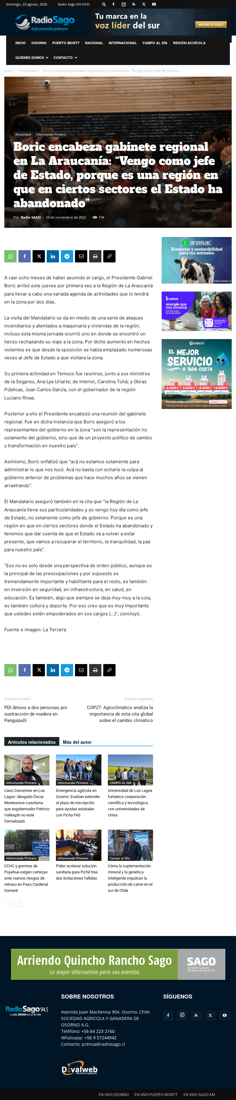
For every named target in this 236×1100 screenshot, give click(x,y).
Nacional (94, 42)
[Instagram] (123, 4)
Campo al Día (155, 42)
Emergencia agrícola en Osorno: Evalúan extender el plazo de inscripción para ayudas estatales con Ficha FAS (78, 802)
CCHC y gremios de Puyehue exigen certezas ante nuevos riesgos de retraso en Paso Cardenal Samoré (26, 878)
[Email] (81, 256)
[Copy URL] (109, 256)
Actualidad (28, 70)
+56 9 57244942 (100, 1038)
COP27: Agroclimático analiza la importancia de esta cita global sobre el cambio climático (120, 714)
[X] (143, 4)
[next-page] (18, 903)
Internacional (123, 42)
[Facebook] (113, 4)
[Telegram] (67, 256)
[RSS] (133, 4)
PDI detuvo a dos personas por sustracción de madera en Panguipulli (35, 714)
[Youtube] (154, 4)
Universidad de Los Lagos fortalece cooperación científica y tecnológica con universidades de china (130, 802)
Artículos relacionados (32, 742)
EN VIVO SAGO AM (199, 1094)
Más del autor (77, 742)
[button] (104, 4)
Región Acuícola (189, 42)
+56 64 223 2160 (98, 1031)
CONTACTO (63, 57)
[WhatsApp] (10, 256)
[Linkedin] (53, 256)
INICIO (20, 42)
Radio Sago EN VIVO (74, 4)
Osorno (39, 42)
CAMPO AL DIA (121, 783)
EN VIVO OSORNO (114, 1094)
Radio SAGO (31, 217)
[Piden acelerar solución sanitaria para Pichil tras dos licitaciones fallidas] (78, 845)
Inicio (8, 70)
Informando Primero (51, 134)
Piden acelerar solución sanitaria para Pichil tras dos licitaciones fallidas (77, 872)
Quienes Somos (29, 57)
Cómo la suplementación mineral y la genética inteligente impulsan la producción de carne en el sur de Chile (130, 878)
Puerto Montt (66, 42)
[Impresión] (95, 256)
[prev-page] (8, 903)
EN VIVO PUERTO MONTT (156, 1094)
